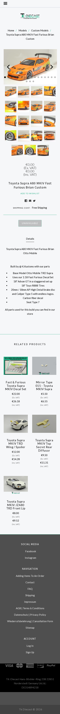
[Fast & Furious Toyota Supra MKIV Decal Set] (16, 366)
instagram (30, 557)
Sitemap (30, 627)
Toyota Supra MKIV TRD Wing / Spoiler (15, 444)
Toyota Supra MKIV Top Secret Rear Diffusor (44, 445)
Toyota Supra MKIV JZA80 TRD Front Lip (15, 505)
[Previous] (8, 67)
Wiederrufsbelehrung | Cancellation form (30, 621)
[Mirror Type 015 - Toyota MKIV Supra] (44, 366)
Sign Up (30, 652)
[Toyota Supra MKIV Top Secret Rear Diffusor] (44, 424)
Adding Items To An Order (30, 575)
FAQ (30, 588)
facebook (30, 551)
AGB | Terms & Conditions (30, 608)
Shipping (30, 595)
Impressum (30, 601)
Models (22, 30)
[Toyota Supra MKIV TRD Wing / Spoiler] (16, 424)
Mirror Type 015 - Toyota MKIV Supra (44, 386)
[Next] (51, 67)
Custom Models (39, 30)
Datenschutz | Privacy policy (30, 614)
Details (30, 238)
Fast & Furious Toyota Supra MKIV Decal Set (15, 386)
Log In (30, 645)
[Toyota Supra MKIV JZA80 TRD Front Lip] (16, 485)
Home (11, 30)
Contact (30, 582)
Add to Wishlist (30, 193)
